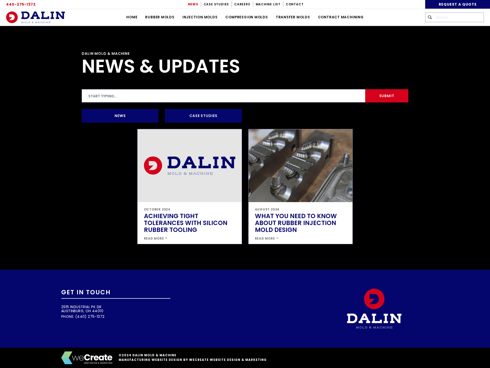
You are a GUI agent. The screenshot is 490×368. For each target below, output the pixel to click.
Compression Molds (246, 17)
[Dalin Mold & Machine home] (35, 17)
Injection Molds (200, 17)
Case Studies (216, 4)
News (193, 4)
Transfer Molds (293, 17)
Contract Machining (341, 17)
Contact (294, 4)
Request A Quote (458, 4)
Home (131, 17)
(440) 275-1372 (90, 316)
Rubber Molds (159, 17)
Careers (242, 4)
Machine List (268, 4)
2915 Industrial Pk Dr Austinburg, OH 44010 (82, 308)
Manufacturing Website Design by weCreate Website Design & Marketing (193, 360)
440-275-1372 (21, 4)
